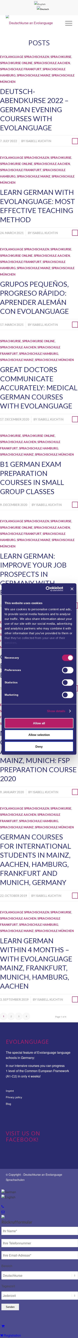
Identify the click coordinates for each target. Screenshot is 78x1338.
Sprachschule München (54, 360)
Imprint (10, 1091)
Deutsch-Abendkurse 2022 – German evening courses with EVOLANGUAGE (34, 109)
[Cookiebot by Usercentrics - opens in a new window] (47, 589)
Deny (39, 746)
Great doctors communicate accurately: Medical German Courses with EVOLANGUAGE (38, 387)
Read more (75, 141)
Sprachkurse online (16, 63)
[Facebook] (69, 1184)
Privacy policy (14, 1097)
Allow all (39, 723)
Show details (56, 711)
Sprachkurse (60, 56)
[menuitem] (40, 4)
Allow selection (39, 734)
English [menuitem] (42, 4)
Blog (8, 1104)
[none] (40, 5)
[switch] (67, 670)
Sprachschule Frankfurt (20, 69)
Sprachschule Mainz (33, 75)
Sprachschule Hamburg (38, 353)
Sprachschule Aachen (52, 63)
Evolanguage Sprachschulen (24, 56)
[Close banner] (72, 589)
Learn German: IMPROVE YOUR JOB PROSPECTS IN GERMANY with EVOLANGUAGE (33, 574)
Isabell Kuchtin (38, 141)
